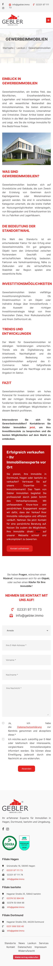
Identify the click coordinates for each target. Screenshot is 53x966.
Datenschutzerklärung (29, 726)
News (22, 943)
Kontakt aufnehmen (19, 548)
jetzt (32, 427)
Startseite (8, 47)
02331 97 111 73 (29, 609)
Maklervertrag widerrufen (26, 957)
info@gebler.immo (21, 4)
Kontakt (10, 947)
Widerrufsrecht (26, 950)
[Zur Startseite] (12, 20)
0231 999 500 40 (15, 926)
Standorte (10, 943)
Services (43, 943)
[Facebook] (3, 4)
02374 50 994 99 (15, 898)
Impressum (41, 947)
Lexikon (21, 47)
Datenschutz (25, 947)
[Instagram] (3, 7)
